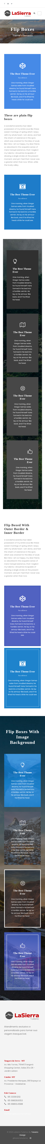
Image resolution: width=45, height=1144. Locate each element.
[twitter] (11, 4)
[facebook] (4, 4)
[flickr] (8, 4)
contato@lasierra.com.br (17, 1113)
